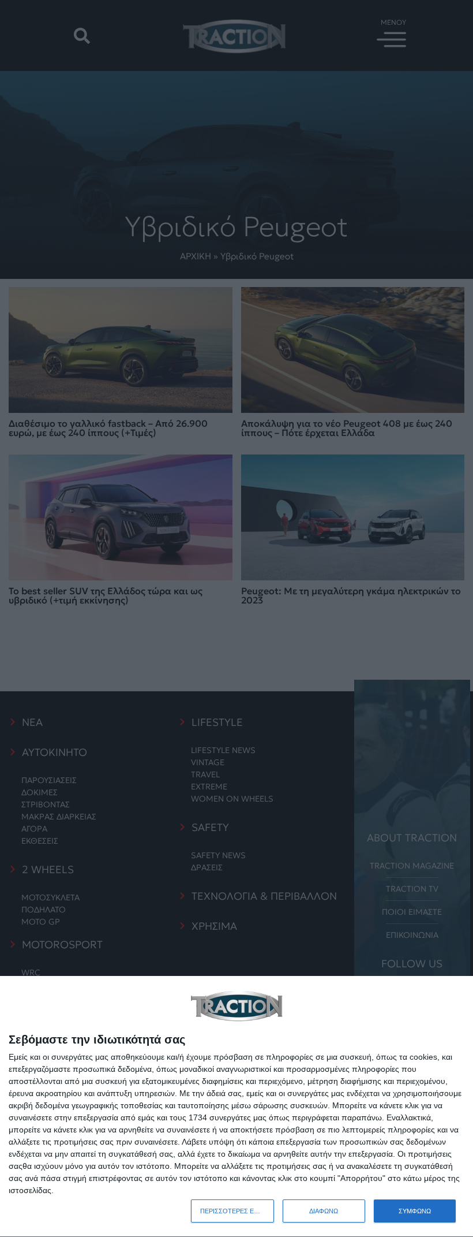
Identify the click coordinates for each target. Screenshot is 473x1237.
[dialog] (236, 1107)
